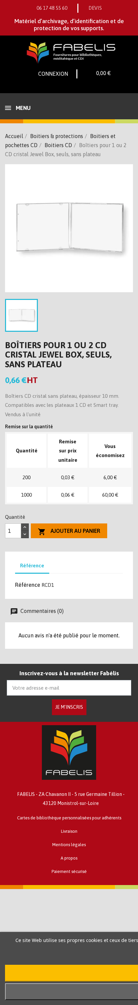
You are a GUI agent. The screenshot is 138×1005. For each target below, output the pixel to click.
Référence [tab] (32, 565)
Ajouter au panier (69, 532)
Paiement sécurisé (69, 871)
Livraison (69, 831)
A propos (69, 858)
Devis (95, 8)
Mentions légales (69, 844)
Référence (27, 585)
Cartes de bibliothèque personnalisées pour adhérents (69, 817)
